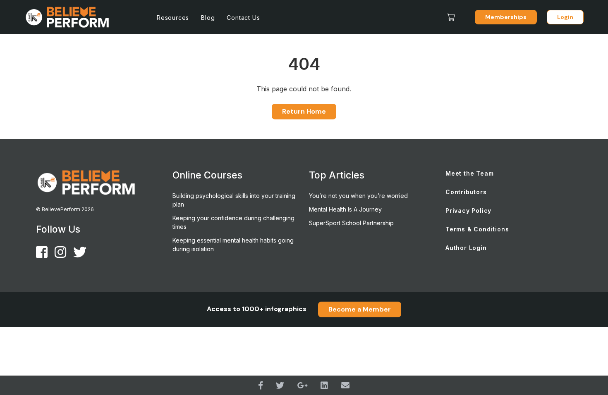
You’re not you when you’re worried (358, 195)
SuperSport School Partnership (351, 222)
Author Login (466, 247)
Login (565, 17)
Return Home (304, 111)
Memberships (506, 17)
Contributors (466, 191)
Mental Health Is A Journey (345, 209)
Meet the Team (469, 173)
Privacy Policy (468, 210)
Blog (208, 17)
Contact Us (243, 17)
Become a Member (359, 309)
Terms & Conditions (477, 229)
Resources (173, 17)
